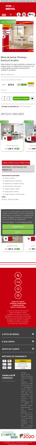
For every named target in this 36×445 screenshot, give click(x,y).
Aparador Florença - (12, 246)
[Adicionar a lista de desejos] (32, 98)
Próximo (32, 37)
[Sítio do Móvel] (10, 7)
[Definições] (24, 14)
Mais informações (8, 222)
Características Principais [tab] (16, 162)
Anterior (4, 37)
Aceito (18, 232)
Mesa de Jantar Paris (12, 145)
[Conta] (19, 14)
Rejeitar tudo (18, 227)
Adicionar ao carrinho (21, 98)
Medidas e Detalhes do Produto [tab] (14, 168)
